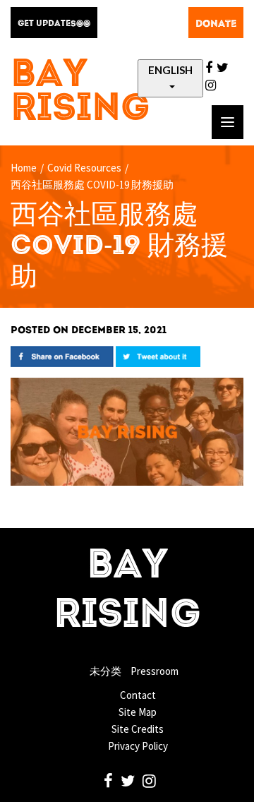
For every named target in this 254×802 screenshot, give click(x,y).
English (170, 70)
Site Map (138, 712)
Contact (138, 695)
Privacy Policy (138, 746)
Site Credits (137, 729)
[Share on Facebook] (62, 355)
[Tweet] (158, 355)
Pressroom (155, 671)
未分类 (105, 671)
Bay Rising (80, 92)
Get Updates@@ (54, 24)
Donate (215, 24)
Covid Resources (84, 167)
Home (24, 167)
